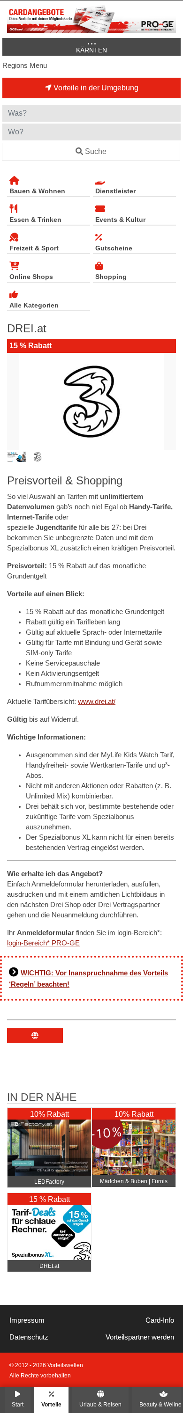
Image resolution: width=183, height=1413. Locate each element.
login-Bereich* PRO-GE (43, 943)
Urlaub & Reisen (100, 1404)
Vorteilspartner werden (140, 1337)
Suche (96, 151)
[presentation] (16, 401)
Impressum (27, 1320)
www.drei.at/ (96, 701)
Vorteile (51, 1404)
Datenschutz (28, 1337)
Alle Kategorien (34, 305)
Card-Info (159, 1320)
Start (17, 1404)
